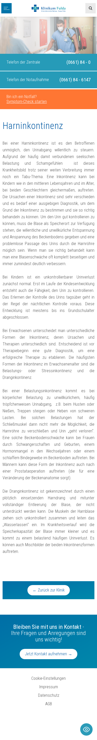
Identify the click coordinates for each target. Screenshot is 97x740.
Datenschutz (48, 695)
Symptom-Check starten (26, 101)
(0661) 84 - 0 (78, 62)
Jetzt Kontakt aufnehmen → (48, 653)
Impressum (48, 686)
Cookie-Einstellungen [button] (48, 678)
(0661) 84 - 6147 (75, 80)
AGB (48, 703)
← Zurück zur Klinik (49, 590)
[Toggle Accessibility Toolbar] (86, 729)
